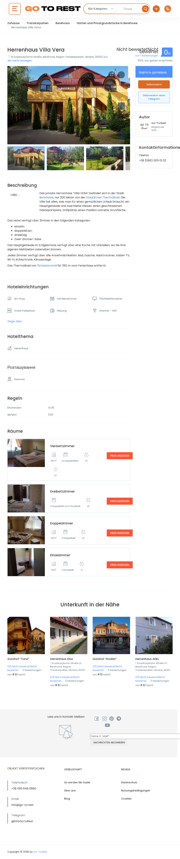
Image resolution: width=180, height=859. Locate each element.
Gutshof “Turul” (18, 659)
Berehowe (46, 197)
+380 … (14, 195)
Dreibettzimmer (62, 491)
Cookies (126, 798)
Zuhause (13, 23)
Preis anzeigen (119, 455)
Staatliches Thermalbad (103, 197)
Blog (67, 798)
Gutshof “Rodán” (105, 659)
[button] (121, 135)
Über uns (70, 790)
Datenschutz (129, 782)
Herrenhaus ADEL (147, 659)
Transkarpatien (38, 23)
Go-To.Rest (158, 123)
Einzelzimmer (60, 555)
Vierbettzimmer (62, 446)
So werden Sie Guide (77, 782)
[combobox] (101, 9)
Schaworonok (47, 266)
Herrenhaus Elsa (61, 659)
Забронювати (154, 84)
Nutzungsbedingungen (135, 790)
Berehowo (63, 23)
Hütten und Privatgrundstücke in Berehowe (107, 23)
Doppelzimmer (61, 523)
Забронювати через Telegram (154, 97)
